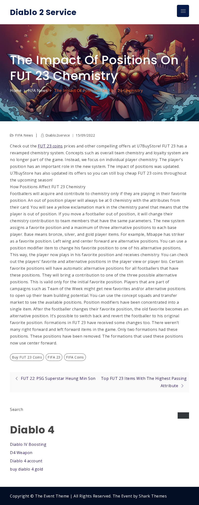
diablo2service (57, 135)
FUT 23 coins (50, 146)
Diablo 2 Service (43, 12)
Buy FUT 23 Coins (27, 357)
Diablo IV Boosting (28, 444)
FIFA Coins (75, 357)
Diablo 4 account (26, 461)
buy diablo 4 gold (26, 469)
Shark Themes (153, 496)
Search (16, 409)
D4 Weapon (21, 452)
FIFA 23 (54, 357)
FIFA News (24, 135)
